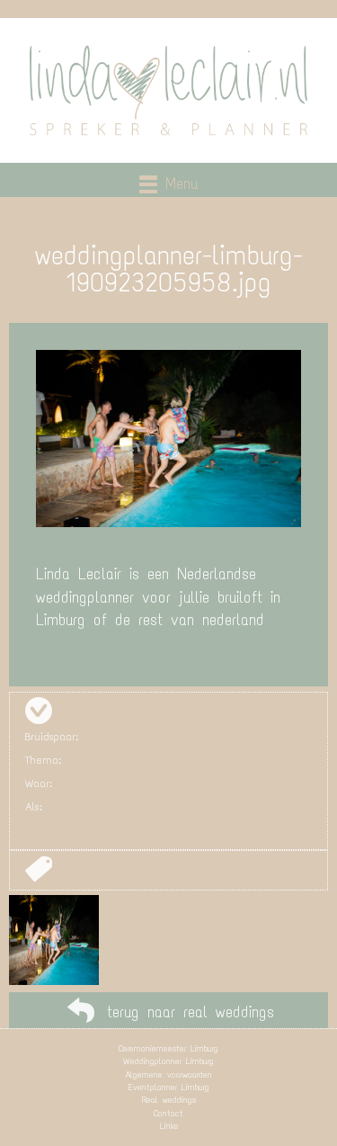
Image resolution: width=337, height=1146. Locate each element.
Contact (168, 1113)
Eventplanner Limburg (169, 1087)
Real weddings (169, 1100)
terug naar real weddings (190, 1012)
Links (169, 1126)
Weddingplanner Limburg (168, 1061)
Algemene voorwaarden (168, 1074)
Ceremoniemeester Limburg (168, 1048)
